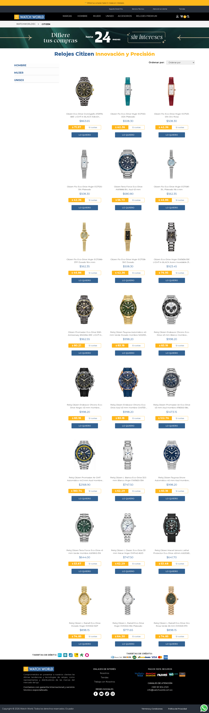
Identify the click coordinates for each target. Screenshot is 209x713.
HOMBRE (82, 16)
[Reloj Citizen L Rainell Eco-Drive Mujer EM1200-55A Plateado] (128, 600)
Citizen (46, 24)
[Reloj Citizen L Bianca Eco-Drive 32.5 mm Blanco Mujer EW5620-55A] (128, 455)
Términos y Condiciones (152, 709)
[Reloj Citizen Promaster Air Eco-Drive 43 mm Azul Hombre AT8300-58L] (172, 382)
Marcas (67, 16)
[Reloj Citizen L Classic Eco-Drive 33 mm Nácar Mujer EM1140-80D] (128, 528)
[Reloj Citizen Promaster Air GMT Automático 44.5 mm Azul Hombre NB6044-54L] (85, 455)
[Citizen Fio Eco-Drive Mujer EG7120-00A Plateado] (128, 91)
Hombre (20, 65)
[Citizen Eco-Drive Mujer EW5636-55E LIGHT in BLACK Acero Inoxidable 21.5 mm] (172, 237)
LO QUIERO (85, 135)
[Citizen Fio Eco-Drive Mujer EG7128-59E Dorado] (128, 237)
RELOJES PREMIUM (146, 16)
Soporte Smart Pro (116, 9)
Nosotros (104, 673)
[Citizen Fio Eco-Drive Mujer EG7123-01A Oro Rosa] (172, 91)
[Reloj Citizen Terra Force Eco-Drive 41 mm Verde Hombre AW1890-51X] (85, 528)
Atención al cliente (160, 9)
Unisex (110, 16)
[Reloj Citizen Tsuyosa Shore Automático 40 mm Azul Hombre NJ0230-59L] (172, 455)
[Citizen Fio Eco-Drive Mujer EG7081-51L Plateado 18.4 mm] (172, 164)
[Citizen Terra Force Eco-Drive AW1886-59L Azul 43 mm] (128, 164)
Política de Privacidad (177, 709)
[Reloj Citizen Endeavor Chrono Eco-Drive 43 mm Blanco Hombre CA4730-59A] (172, 310)
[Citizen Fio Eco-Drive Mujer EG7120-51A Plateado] (85, 164)
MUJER (97, 16)
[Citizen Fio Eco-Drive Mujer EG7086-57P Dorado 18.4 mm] (85, 237)
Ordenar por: (156, 62)
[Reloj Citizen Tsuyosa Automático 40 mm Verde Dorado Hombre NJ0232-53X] (128, 310)
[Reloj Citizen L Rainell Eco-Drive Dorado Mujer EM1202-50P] (85, 600)
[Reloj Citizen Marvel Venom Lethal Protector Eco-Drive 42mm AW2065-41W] (172, 528)
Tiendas (182, 9)
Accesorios (125, 16)
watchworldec (26, 24)
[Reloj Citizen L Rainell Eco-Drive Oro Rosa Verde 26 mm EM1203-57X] (172, 600)
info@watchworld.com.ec (160, 690)
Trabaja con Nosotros (104, 681)
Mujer (18, 72)
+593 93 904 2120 (160, 687)
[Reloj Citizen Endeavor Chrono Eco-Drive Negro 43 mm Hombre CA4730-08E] (85, 382)
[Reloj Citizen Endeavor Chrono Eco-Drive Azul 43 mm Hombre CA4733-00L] (128, 382)
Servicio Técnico (138, 9)
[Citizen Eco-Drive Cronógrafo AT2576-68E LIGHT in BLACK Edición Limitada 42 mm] (85, 91)
